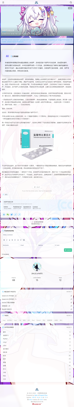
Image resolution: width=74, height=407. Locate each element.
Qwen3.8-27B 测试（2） (9, 296)
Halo (35, 395)
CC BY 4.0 (37, 208)
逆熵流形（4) (6, 306)
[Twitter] (11, 214)
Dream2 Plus (43, 395)
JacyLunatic (7, 208)
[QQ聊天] (19, 284)
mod (15, 320)
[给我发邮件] (54, 284)
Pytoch (39, 320)
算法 (61, 320)
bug (4, 320)
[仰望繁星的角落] (37, 2)
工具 (20, 320)
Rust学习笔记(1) (7, 309)
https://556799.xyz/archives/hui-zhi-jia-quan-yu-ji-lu (18, 204)
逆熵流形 (49, 320)
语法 (44, 320)
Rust (33, 320)
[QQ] (3, 214)
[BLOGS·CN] (37, 404)
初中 (29, 320)
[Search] (71, 2)
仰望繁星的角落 (42, 393)
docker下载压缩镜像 (8, 302)
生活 (70, 8)
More (68, 291)
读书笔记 (9, 320)
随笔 (6, 194)
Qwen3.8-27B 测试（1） (9, 299)
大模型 (56, 320)
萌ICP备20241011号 (37, 401)
